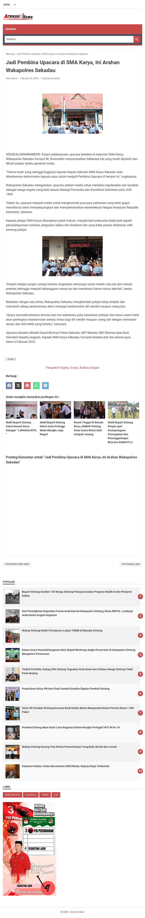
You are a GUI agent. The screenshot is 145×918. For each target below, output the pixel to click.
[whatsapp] (36, 385)
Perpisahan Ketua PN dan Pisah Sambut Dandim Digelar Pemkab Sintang (66, 688)
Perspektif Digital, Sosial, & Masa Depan (72, 368)
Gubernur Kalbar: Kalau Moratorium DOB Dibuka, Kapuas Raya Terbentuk (65, 766)
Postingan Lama (131, 564)
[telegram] (45, 385)
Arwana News (77, 912)
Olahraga (30, 795)
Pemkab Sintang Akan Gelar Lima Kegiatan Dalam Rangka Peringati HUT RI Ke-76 (71, 727)
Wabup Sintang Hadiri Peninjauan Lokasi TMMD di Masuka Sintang (62, 630)
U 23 (56, 795)
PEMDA (45, 795)
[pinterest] (27, 385)
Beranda (11, 29)
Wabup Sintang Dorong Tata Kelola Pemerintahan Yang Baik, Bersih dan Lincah (69, 746)
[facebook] (9, 385)
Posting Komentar (50, 78)
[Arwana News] (18, 16)
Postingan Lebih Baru (17, 564)
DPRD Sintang (12, 795)
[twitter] (18, 385)
